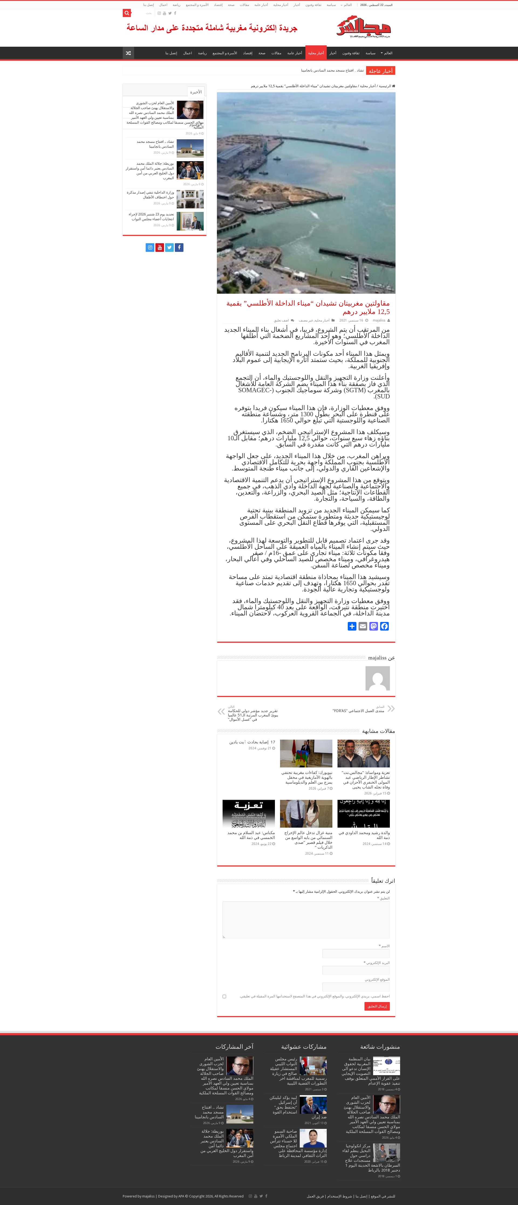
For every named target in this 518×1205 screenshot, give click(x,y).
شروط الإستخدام (339, 1196)
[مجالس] (344, 25)
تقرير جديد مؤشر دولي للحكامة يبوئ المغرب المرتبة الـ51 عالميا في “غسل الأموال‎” (253, 713)
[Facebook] (175, 13)
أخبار (297, 5)
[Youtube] (164, 13)
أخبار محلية (280, 5)
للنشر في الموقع (382, 1196)
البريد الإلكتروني (377, 963)
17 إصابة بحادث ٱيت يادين (252, 742)
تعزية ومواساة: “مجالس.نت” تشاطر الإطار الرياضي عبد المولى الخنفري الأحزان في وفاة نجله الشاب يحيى (366, 780)
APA (181, 1196)
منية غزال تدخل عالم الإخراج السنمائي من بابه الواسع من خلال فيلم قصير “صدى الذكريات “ (308, 840)
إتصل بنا (148, 5)
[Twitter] (170, 13)
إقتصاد (218, 5)
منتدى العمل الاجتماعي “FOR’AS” (358, 709)
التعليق (383, 898)
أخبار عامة (261, 5)
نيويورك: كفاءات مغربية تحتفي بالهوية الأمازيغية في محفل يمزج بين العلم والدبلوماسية (306, 777)
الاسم (384, 946)
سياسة (331, 5)
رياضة (176, 5)
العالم (348, 5)
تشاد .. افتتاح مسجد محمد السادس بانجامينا (332, 70)
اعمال (163, 5)
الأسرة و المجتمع (197, 5)
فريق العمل (315, 1196)
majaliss (379, 320)
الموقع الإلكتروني (377, 979)
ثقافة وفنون (313, 5)
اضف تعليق (281, 320)
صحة (231, 5)
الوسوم (195, 124)
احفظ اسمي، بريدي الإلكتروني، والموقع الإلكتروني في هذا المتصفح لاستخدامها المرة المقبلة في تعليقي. (315, 996)
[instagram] (159, 13)
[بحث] (127, 13)
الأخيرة (196, 92)
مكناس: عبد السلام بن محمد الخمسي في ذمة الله (251, 835)
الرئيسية (385, 86)
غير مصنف (306, 320)
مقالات (244, 5)
